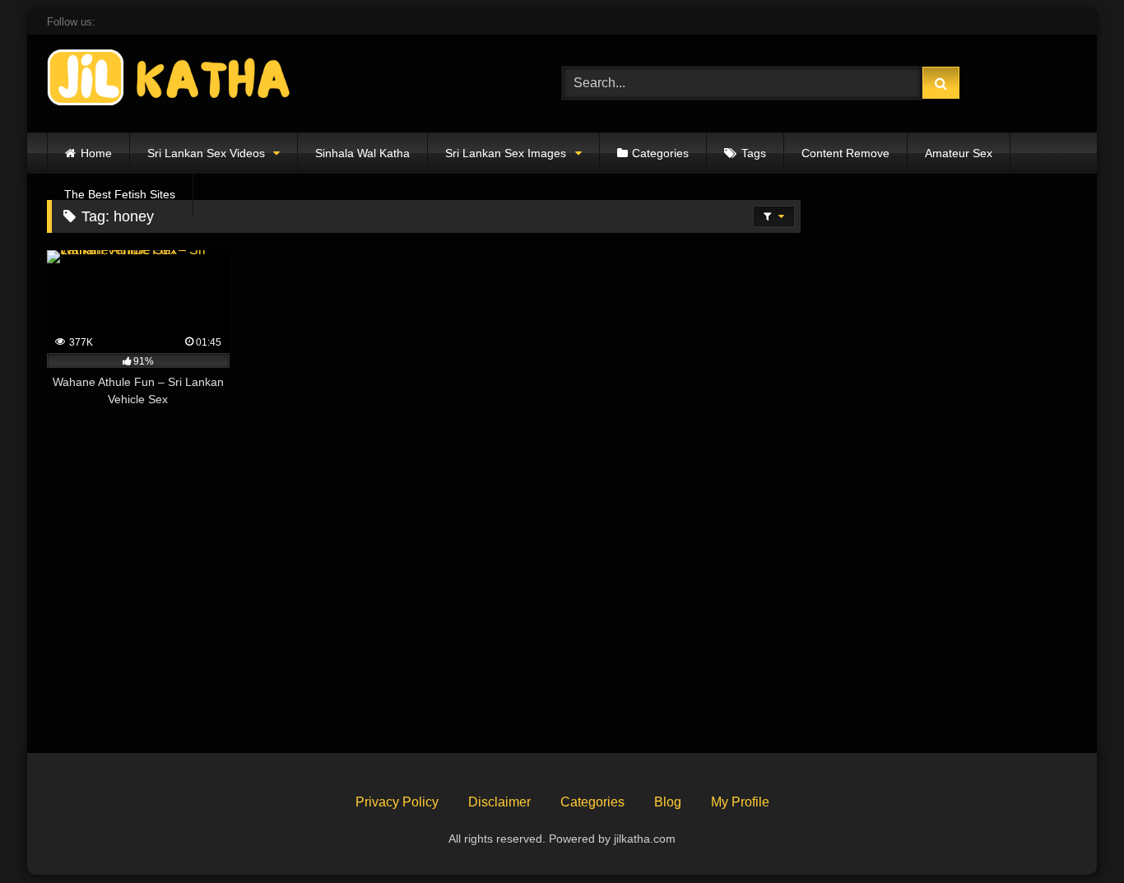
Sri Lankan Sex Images (505, 153)
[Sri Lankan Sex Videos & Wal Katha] (170, 80)
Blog (667, 802)
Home (96, 153)
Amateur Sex (958, 153)
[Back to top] (1073, 834)
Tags (753, 153)
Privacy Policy (397, 802)
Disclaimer (499, 802)
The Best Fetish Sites (119, 194)
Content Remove (845, 153)
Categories (660, 153)
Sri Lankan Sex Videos (206, 153)
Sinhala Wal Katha (362, 153)
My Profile (740, 802)
